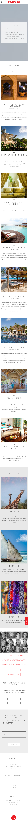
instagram (13, 785)
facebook (13, 787)
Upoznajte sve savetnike (14, 674)
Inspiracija (16, 65)
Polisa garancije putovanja (13, 775)
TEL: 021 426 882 (13, 804)
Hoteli (10, 65)
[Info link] (26, 618)
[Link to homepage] (14, 2)
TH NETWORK (13, 764)
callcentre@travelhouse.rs (13, 806)
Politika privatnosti (13, 770)
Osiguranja (13, 768)
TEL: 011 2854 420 (13, 802)
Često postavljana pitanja (13, 766)
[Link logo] (13, 817)
